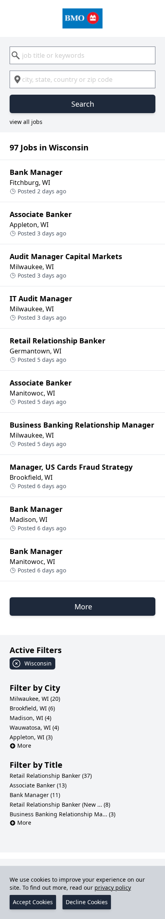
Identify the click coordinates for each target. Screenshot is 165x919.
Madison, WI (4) (30, 718)
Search (82, 104)
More (24, 745)
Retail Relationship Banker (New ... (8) (60, 804)
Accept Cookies (33, 902)
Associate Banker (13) (38, 785)
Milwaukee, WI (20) (35, 698)
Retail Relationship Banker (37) (51, 775)
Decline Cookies (87, 902)
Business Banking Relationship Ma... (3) (62, 814)
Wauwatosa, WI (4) (34, 727)
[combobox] (82, 55)
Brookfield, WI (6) (32, 708)
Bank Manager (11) (35, 795)
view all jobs (26, 122)
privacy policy (113, 887)
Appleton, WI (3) (31, 737)
